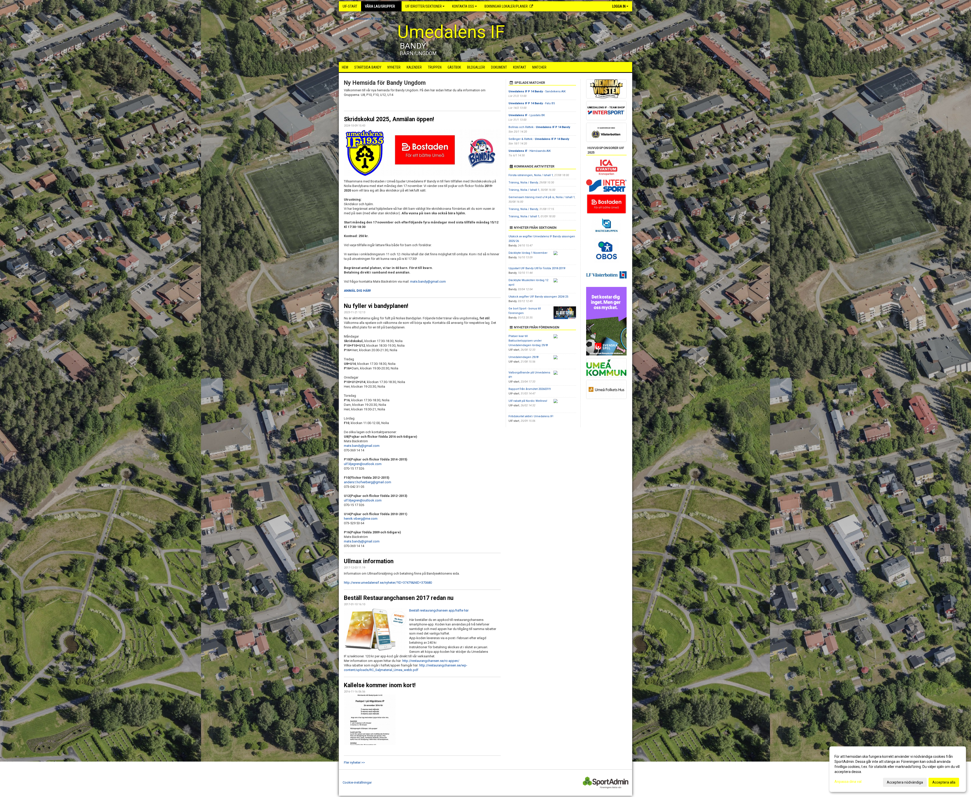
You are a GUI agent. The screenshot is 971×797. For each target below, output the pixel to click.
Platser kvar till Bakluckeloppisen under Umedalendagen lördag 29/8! (528, 340)
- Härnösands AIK (530, 151)
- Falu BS (532, 103)
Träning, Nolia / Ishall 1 (524, 190)
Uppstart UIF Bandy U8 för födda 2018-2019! (537, 268)
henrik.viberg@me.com (361, 518)
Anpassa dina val (848, 782)
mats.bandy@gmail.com (428, 281)
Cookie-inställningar (357, 782)
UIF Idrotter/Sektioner (423, 6)
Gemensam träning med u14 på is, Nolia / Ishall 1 (542, 197)
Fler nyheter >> (354, 762)
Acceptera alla (943, 782)
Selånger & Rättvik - (539, 139)
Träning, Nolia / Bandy (523, 182)
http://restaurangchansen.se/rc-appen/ (430, 661)
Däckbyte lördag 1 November (528, 253)
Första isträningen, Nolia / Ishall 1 (531, 175)
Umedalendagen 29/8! (524, 357)
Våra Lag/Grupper (380, 6)
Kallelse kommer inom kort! (379, 685)
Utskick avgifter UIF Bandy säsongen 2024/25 (538, 296)
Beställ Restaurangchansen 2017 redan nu (398, 598)
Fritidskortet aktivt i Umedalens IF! (531, 416)
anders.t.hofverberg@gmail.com (367, 482)
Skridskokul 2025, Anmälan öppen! (389, 119)
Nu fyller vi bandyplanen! (376, 306)
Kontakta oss (463, 6)
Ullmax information (368, 561)
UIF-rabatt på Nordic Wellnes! (528, 401)
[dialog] (897, 769)
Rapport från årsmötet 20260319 (529, 389)
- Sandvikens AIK (537, 91)
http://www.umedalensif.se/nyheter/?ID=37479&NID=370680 (388, 582)
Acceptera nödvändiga (905, 782)
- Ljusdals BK (527, 115)
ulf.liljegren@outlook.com (363, 464)
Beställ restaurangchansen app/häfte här (439, 610)
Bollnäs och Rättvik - (539, 127)
